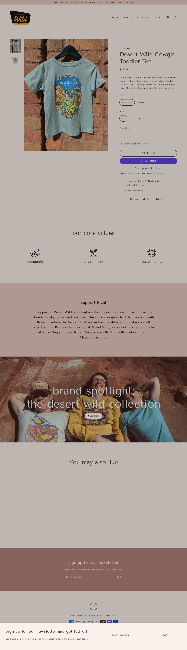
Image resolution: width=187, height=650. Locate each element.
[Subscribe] (165, 635)
